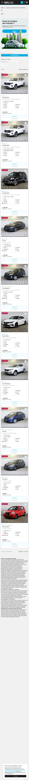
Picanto (2, 503)
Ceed (2, 455)
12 (6, 59)
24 (8, 59)
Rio (1, 407)
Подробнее (14, 116)
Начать (14, 31)
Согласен (15, 776)
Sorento (2, 264)
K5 (1, 216)
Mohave (2, 73)
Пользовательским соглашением (12, 770)
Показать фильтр (14, 55)
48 (9, 59)
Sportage (3, 359)
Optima (2, 312)
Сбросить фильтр (23, 69)
